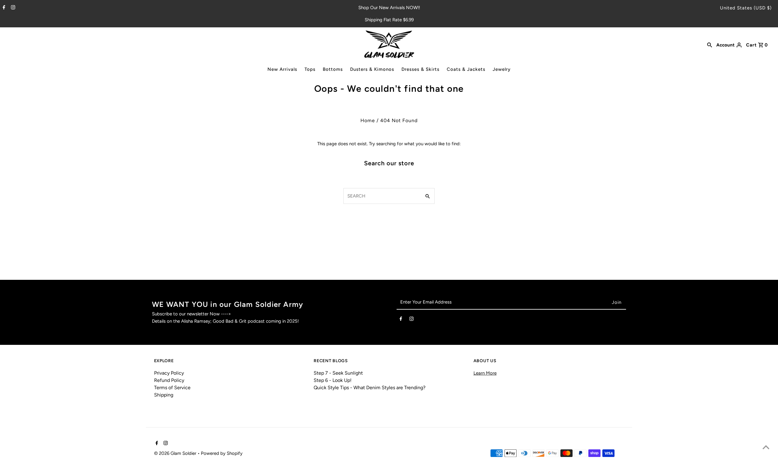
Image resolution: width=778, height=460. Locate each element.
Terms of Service (172, 387)
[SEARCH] (710, 44)
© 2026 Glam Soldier (176, 453)
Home (367, 120)
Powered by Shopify (222, 453)
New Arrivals (282, 69)
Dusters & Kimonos (372, 69)
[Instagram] (12, 8)
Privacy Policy (169, 373)
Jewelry (502, 69)
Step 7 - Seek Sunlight (338, 373)
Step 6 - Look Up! (333, 380)
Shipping (163, 395)
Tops (310, 69)
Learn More (485, 373)
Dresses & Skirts (420, 69)
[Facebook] (3, 8)
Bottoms (333, 69)
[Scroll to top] (766, 448)
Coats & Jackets (466, 69)
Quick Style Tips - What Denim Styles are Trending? (369, 387)
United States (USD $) (746, 8)
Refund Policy (169, 380)
